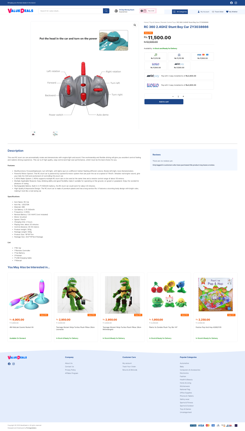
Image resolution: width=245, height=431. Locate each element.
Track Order (219, 12)
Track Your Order (129, 367)
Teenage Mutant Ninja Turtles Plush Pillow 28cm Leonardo (75, 328)
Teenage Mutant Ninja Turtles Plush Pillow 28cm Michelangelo (122, 328)
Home (146, 22)
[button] (135, 25)
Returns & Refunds (129, 370)
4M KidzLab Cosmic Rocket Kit (22, 327)
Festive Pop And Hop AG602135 (208, 327)
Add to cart (164, 102)
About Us (68, 363)
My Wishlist (233, 12)
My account (127, 363)
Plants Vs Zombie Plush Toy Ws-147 (163, 327)
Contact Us (69, 367)
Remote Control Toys (168, 22)
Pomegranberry (31, 428)
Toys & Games (154, 22)
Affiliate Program (71, 373)
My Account (205, 12)
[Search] (106, 10)
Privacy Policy (70, 370)
